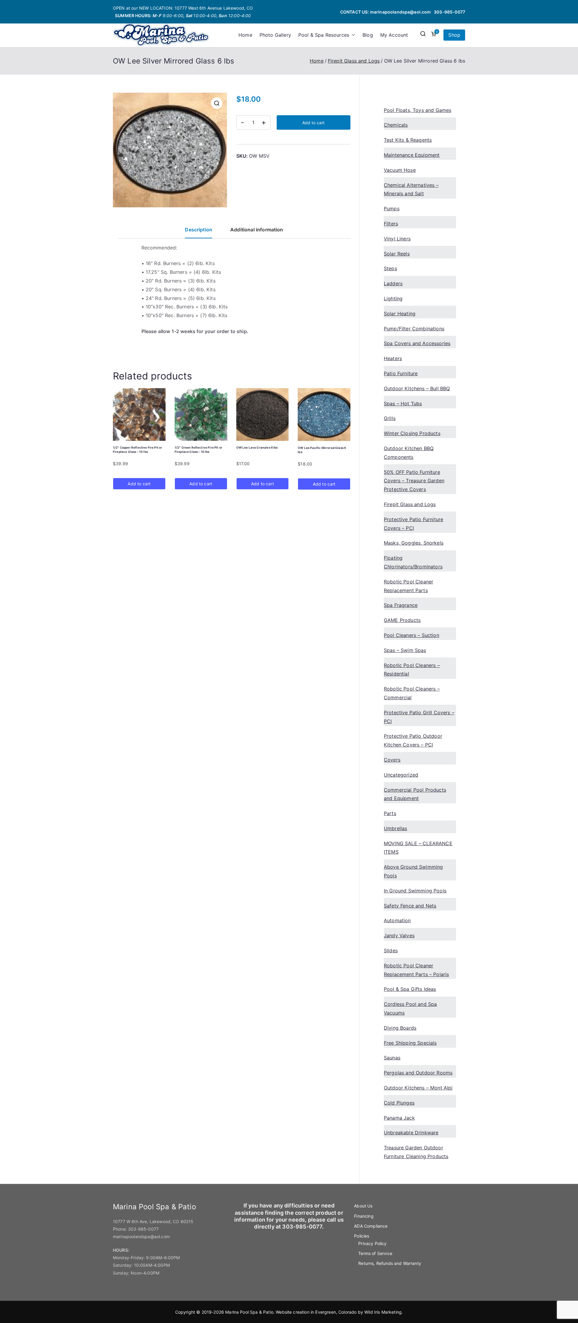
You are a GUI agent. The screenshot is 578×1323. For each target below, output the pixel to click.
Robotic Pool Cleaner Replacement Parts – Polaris (416, 970)
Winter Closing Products (412, 433)
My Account (394, 35)
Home (245, 35)
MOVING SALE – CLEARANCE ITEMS (418, 847)
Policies (361, 1235)
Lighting (393, 298)
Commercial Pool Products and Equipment (415, 794)
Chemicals (396, 125)
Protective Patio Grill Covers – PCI (419, 716)
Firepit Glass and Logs (354, 61)
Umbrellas (395, 828)
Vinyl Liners (397, 239)
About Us (363, 1205)
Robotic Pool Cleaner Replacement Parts (408, 586)
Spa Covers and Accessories (417, 343)
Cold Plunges (399, 1103)
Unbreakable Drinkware (411, 1133)
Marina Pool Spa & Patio (249, 1312)
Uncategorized (401, 775)
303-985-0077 (449, 11)
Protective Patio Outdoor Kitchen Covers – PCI (413, 740)
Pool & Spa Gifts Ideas (410, 989)
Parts (390, 813)
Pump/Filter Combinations (414, 329)
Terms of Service (375, 1253)
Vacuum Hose (400, 170)
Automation (397, 920)
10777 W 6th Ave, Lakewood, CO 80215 (153, 1221)
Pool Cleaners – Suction (411, 635)
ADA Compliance (370, 1226)
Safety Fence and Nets (410, 906)
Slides (391, 950)
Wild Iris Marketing (383, 1312)
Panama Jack (399, 1118)
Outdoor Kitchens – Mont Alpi (418, 1088)
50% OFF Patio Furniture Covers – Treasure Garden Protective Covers (414, 481)
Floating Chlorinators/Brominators (413, 562)
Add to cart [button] (139, 483)
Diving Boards (400, 1028)
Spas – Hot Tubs (403, 403)
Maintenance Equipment (412, 155)
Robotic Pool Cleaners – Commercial (412, 693)
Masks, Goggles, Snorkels (413, 543)
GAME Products (402, 620)
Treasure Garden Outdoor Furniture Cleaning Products (416, 1152)
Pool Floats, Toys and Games (417, 110)
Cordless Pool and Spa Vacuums (410, 1008)
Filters (391, 224)
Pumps (391, 209)
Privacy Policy (372, 1243)
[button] (352, 35)
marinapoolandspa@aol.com (400, 11)
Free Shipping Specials (410, 1043)
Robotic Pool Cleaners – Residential (412, 669)
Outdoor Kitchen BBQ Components (409, 452)
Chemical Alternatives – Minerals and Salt (411, 189)
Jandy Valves (399, 935)
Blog (367, 35)
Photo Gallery (275, 35)
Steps (390, 268)
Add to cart (313, 122)
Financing (363, 1216)
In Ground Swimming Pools (415, 891)
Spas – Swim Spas (405, 650)
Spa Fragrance (401, 605)
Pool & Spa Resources (323, 35)
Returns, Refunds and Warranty (389, 1263)
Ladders (393, 283)
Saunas (392, 1058)
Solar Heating (399, 314)
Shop (454, 35)
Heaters (393, 358)
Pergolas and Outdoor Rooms (418, 1073)
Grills (390, 418)
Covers (392, 760)
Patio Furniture (401, 373)
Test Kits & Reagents (408, 140)
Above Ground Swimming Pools (413, 871)
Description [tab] (198, 230)
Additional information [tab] (256, 230)
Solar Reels (397, 254)
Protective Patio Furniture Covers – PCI (413, 523)
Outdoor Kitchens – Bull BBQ (417, 388)
